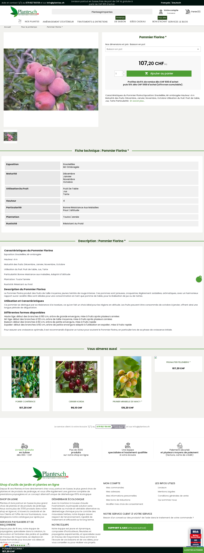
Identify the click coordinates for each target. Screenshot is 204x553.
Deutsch (176, 2)
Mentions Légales (166, 491)
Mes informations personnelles (121, 495)
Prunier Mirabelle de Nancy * (127, 401)
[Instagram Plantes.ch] (150, 527)
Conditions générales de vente (173, 495)
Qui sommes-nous (167, 500)
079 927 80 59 (32, 2)
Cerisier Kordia (76, 401)
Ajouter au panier (159, 73)
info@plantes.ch (55, 2)
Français (165, 2)
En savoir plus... (137, 100)
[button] (29, 21)
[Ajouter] (124, 72)
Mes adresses (113, 491)
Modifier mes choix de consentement (124, 504)
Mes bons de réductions (118, 500)
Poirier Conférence (25, 401)
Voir (33, 393)
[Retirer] (124, 75)
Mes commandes (115, 487)
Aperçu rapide (22, 393)
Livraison (162, 487)
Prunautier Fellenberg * (178, 362)
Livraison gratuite (24, 449)
